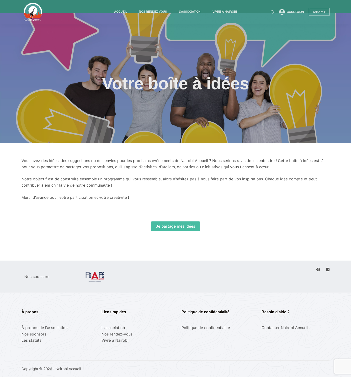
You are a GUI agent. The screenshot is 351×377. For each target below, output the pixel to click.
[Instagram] (328, 269)
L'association (113, 327)
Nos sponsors (33, 334)
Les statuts (31, 340)
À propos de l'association (44, 327)
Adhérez (319, 12)
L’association (190, 11)
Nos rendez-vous (153, 11)
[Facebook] (318, 269)
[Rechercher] (272, 12)
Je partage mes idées (175, 226)
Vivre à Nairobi (225, 11)
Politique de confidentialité (205, 327)
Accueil (120, 11)
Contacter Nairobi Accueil (284, 327)
